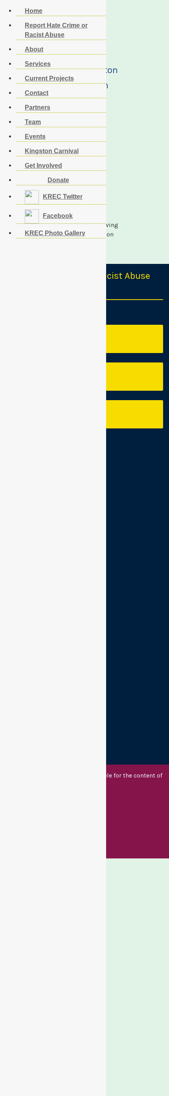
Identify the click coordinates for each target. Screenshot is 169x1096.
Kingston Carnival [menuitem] (52, 151)
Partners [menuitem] (37, 107)
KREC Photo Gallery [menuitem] (55, 233)
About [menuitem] (34, 49)
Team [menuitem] (33, 122)
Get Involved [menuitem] (43, 165)
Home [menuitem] (33, 10)
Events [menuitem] (35, 136)
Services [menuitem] (38, 63)
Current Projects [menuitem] (49, 78)
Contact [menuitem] (36, 93)
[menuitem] (47, 180)
